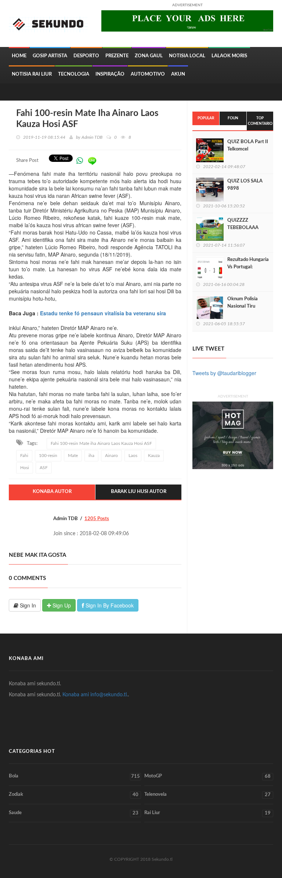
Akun (178, 74)
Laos (133, 455)
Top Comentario (260, 120)
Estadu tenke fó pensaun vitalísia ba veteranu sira (103, 313)
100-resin (48, 455)
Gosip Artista (50, 56)
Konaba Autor (52, 491)
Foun (233, 118)
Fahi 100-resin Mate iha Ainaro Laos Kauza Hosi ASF (101, 443)
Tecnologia (73, 74)
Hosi (24, 467)
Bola (74, 776)
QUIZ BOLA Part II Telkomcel (247, 145)
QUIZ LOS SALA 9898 (245, 185)
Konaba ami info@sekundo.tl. (95, 694)
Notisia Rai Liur (32, 74)
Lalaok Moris (229, 56)
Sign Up (61, 605)
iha (91, 455)
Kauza (154, 455)
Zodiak (73, 794)
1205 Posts (96, 518)
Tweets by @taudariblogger (224, 373)
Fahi (24, 455)
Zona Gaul (149, 56)
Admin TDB (92, 137)
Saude (73, 813)
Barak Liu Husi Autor (138, 491)
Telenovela (207, 794)
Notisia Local (187, 56)
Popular (206, 118)
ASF (44, 467)
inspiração (109, 74)
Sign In (27, 605)
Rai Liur (207, 813)
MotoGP (207, 776)
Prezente (117, 56)
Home (19, 56)
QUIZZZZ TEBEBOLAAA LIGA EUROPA (242, 227)
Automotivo (148, 74)
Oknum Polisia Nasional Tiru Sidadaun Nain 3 (244, 306)
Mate (73, 455)
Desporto (86, 56)
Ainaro (111, 455)
